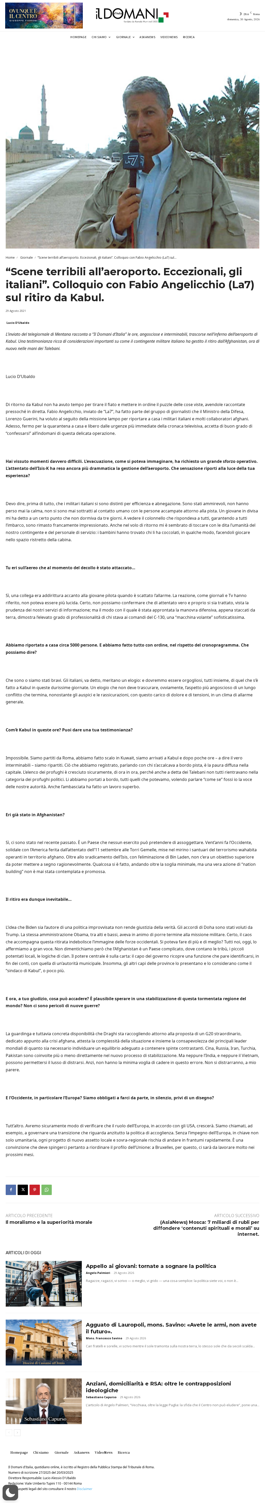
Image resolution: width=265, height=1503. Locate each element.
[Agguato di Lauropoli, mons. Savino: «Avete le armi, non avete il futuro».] (44, 1342)
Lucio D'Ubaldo (17, 323)
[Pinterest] (35, 1190)
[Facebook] (11, 1190)
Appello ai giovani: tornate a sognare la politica (151, 1266)
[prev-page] (9, 1432)
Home (10, 257)
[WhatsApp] (46, 1190)
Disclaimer (84, 1489)
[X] (23, 1190)
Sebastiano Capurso (101, 1397)
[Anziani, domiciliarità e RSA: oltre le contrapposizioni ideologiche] (44, 1401)
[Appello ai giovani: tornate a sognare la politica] (44, 1284)
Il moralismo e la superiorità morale (49, 1222)
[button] (10, 1492)
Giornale (26, 257)
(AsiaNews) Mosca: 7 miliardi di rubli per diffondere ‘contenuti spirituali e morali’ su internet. (206, 1228)
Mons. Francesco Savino (104, 1338)
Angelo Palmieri (98, 1273)
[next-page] (17, 1432)
